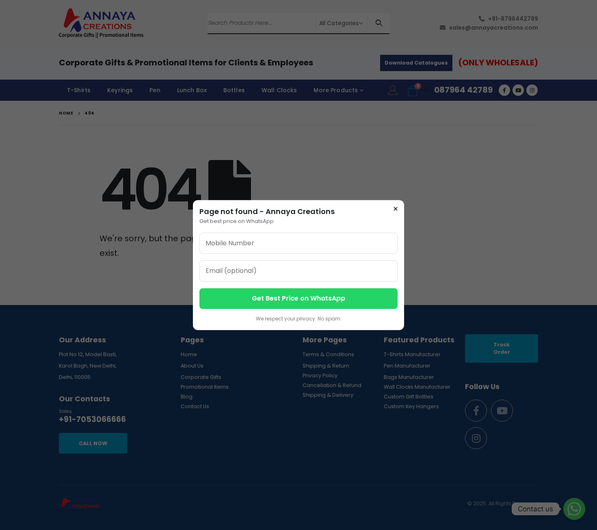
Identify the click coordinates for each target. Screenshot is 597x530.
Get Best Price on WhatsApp (298, 298)
